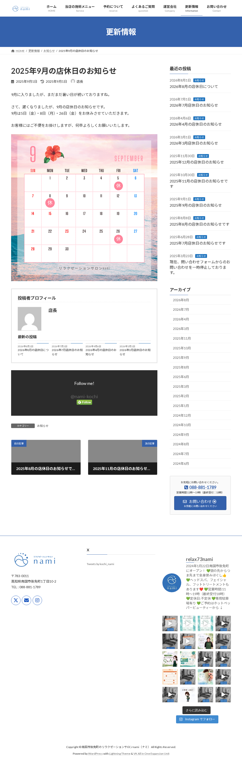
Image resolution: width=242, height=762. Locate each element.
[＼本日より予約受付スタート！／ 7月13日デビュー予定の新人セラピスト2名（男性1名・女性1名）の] (187, 659)
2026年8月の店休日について (33, 352)
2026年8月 (181, 300)
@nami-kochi (84, 396)
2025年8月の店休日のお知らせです (199, 224)
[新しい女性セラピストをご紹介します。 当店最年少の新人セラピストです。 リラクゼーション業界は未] (205, 641)
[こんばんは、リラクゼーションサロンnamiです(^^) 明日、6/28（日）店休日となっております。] (187, 676)
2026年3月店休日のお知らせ (135, 352)
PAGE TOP (232, 734)
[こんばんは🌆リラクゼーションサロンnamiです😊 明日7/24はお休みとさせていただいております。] (187, 641)
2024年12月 (182, 415)
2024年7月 (181, 454)
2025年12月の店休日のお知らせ (197, 162)
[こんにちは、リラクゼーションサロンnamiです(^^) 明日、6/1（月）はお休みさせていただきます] (205, 694)
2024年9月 (181, 435)
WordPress (95, 754)
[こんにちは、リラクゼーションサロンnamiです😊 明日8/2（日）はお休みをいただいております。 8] (223, 623)
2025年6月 (181, 377)
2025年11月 (182, 338)
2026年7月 (181, 309)
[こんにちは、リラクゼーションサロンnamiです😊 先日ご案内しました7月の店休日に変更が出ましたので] (170, 676)
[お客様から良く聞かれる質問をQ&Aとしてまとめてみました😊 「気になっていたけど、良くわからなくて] (170, 659)
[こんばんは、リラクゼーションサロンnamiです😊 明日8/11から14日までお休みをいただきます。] (187, 623)
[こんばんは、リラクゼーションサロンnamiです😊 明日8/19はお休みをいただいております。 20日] (170, 623)
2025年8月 (181, 367)
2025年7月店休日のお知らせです (198, 243)
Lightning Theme (119, 754)
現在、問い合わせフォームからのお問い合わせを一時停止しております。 (200, 267)
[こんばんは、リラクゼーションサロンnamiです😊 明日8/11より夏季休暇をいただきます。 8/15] (205, 623)
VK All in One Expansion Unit (151, 754)
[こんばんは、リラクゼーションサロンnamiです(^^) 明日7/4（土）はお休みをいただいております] (223, 659)
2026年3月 (181, 329)
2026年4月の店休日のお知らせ (101, 352)
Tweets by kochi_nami (100, 564)
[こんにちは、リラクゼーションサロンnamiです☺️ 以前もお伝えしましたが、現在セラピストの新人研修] (205, 676)
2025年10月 (182, 348)
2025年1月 (181, 406)
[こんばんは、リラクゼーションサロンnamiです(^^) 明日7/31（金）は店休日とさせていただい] (170, 641)
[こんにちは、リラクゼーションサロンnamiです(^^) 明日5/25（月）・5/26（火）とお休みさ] (223, 694)
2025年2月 (181, 396)
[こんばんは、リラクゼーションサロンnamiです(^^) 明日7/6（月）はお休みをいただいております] (205, 659)
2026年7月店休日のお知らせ (67, 352)
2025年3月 (181, 386)
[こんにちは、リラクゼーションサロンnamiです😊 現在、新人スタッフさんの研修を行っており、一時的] (187, 694)
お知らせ (42, 426)
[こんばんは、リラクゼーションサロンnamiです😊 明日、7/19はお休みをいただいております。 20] (223, 641)
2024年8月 (181, 444)
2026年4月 (181, 319)
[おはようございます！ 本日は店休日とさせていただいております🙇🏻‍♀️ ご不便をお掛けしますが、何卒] (223, 676)
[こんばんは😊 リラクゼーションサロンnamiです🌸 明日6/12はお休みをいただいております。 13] (170, 694)
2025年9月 (181, 358)
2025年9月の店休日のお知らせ (196, 205)
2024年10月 (182, 425)
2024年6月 (181, 463)
